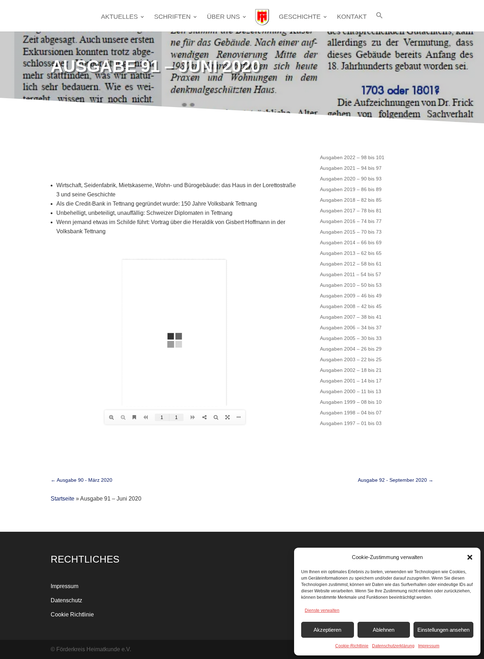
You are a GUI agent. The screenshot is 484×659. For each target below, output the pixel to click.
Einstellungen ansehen (443, 630)
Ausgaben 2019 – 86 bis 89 (351, 189)
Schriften (172, 17)
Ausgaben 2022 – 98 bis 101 (352, 157)
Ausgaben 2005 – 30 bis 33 (351, 338)
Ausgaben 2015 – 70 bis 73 (351, 231)
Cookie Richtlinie (72, 614)
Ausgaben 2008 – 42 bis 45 (351, 306)
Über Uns (223, 17)
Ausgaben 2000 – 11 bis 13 (350, 391)
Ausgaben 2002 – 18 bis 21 (351, 370)
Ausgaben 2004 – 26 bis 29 (351, 348)
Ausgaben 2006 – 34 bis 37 (351, 327)
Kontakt (352, 17)
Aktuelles (119, 17)
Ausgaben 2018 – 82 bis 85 (351, 199)
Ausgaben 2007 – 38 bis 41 (351, 316)
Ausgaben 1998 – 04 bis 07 (351, 412)
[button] (469, 557)
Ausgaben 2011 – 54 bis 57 (350, 274)
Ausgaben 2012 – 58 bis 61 (351, 263)
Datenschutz (66, 600)
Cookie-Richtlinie (351, 645)
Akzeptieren (327, 630)
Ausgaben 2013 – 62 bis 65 (351, 253)
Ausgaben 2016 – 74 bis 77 (351, 221)
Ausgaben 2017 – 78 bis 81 (351, 210)
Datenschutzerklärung (393, 645)
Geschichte (300, 17)
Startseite (62, 499)
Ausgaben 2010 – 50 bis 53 (351, 284)
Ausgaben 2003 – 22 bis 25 (351, 359)
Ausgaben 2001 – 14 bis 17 (351, 380)
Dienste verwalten (322, 610)
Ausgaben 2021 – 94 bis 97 (351, 168)
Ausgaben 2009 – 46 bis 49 (351, 295)
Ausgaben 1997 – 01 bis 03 (351, 423)
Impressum (428, 645)
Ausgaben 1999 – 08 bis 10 (351, 401)
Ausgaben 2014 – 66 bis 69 (351, 242)
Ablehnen (383, 630)
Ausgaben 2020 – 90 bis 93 (351, 178)
